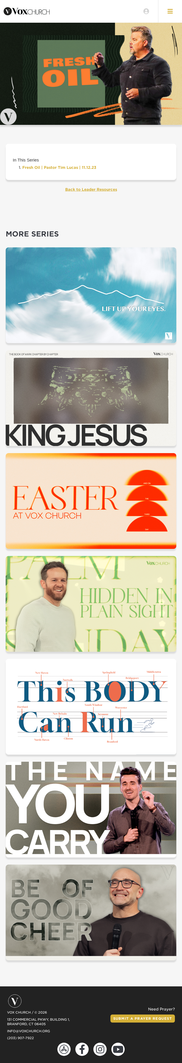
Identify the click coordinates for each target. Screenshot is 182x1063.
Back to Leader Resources (91, 189)
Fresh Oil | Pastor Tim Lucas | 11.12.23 (59, 167)
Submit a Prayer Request (142, 1018)
